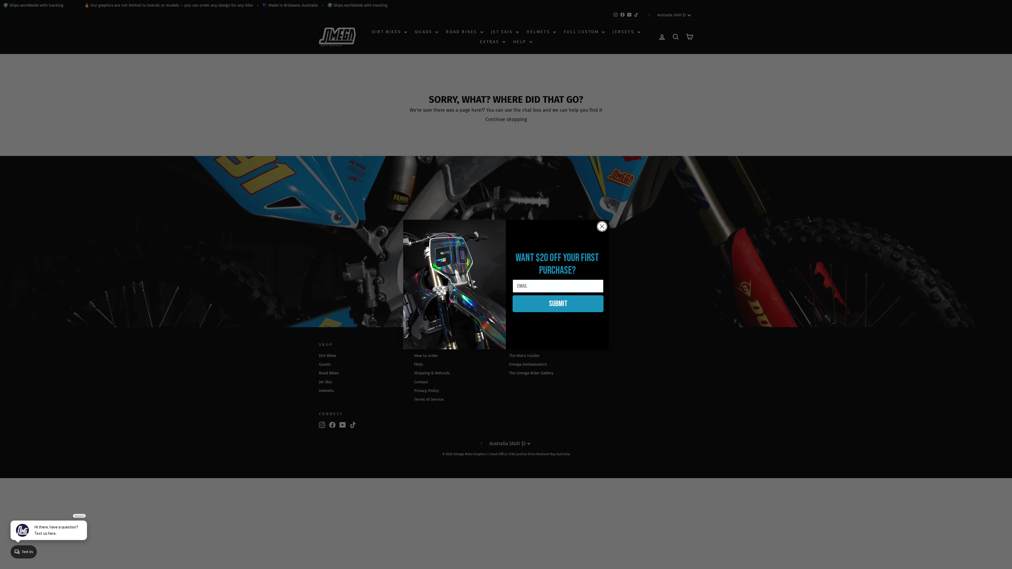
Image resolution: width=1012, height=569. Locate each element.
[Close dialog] (602, 226)
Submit (558, 303)
